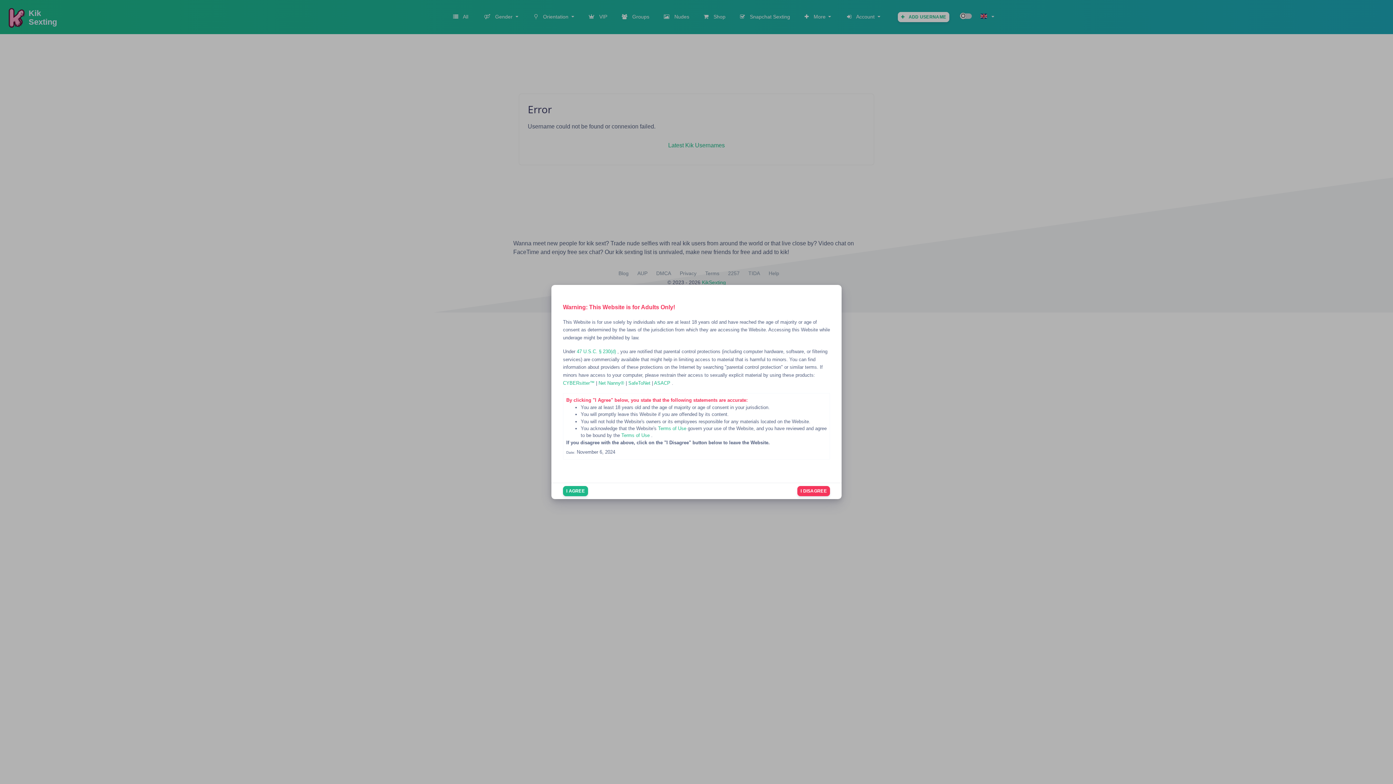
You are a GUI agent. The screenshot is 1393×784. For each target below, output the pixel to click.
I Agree (575, 491)
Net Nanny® (612, 383)
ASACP (663, 383)
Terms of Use (673, 428)
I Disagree (814, 491)
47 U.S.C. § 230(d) (597, 351)
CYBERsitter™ (579, 383)
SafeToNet (640, 383)
